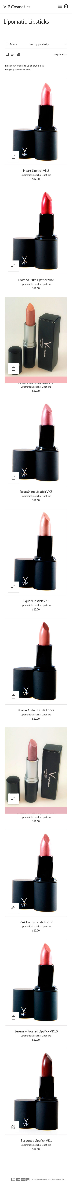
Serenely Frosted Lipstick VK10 (36, 1031)
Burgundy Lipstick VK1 (36, 1140)
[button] (13, 156)
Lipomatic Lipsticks (31, 174)
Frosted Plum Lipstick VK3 (36, 280)
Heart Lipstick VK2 (36, 170)
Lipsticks (46, 174)
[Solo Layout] (7, 54)
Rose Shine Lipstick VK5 (36, 491)
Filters (13, 44)
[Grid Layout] (18, 54)
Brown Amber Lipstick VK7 (36, 710)
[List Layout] (13, 54)
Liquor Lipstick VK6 (36, 601)
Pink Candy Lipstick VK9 (36, 922)
